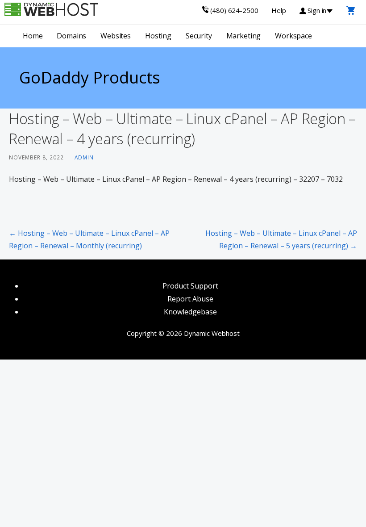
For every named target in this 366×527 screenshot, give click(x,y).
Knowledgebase (190, 312)
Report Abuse (190, 299)
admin (84, 157)
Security (199, 36)
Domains (71, 36)
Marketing (243, 36)
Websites (115, 36)
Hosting (158, 36)
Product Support (190, 286)
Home (32, 36)
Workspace (293, 36)
